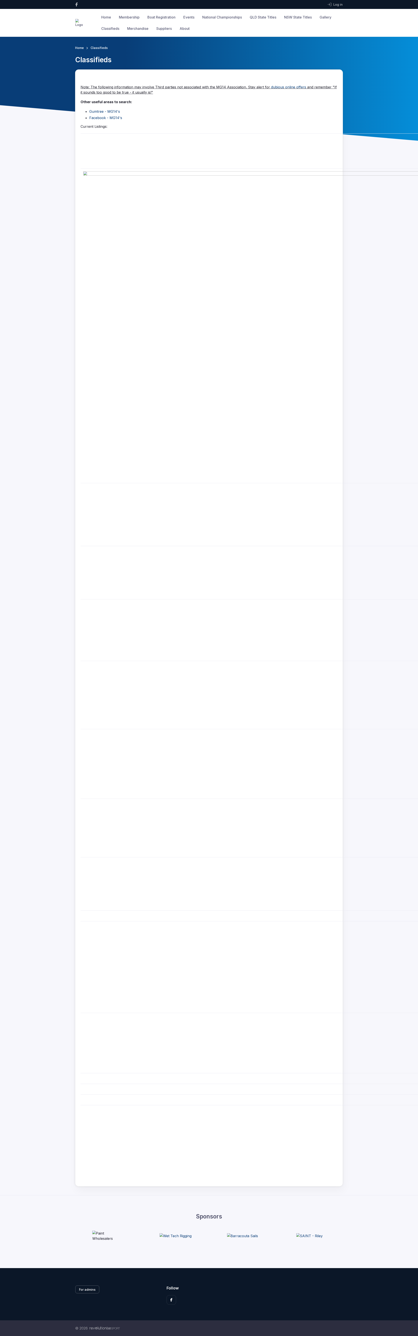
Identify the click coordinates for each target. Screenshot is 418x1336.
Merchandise (137, 28)
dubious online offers (288, 87)
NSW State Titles (298, 17)
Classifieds (110, 28)
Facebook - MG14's (105, 118)
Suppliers (164, 28)
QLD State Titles (263, 17)
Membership (129, 17)
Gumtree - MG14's (104, 111)
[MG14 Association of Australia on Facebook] (76, 4)
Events (188, 17)
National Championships (222, 17)
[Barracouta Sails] (242, 1236)
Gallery (325, 17)
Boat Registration (161, 17)
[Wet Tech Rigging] (176, 1236)
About (185, 28)
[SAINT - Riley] (309, 1236)
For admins (87, 1289)
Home (106, 17)
